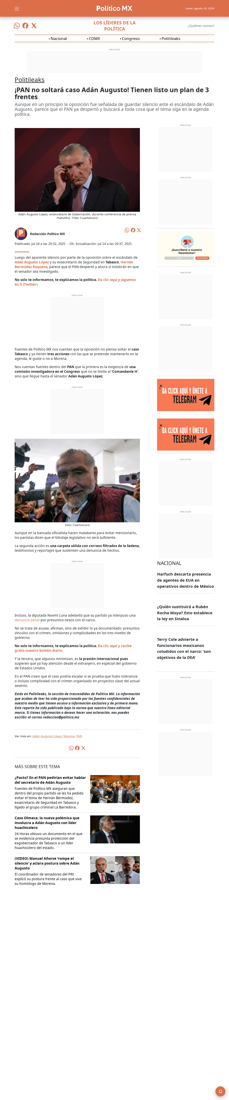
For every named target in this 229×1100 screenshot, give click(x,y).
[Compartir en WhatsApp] (127, 230)
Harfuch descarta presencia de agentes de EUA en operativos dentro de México (185, 580)
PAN (79, 736)
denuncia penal (27, 620)
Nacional (59, 38)
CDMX (94, 38)
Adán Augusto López (47, 736)
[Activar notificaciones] (220, 1091)
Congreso (131, 38)
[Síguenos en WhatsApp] (17, 26)
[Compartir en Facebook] (133, 230)
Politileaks (171, 38)
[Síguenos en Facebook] (25, 26)
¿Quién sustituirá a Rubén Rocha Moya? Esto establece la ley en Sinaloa (184, 612)
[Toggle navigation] (17, 8)
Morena (69, 736)
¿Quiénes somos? (201, 25)
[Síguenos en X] (34, 26)
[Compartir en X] (139, 230)
